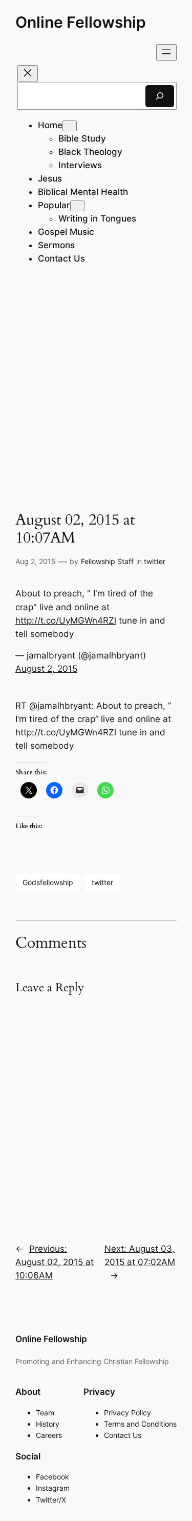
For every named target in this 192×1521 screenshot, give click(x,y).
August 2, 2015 (46, 669)
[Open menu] (166, 52)
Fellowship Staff (107, 561)
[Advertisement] (96, 390)
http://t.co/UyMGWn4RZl (65, 620)
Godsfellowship (48, 882)
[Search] (159, 96)
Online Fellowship (80, 22)
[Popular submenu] (77, 206)
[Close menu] (27, 73)
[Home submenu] (69, 126)
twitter (154, 561)
